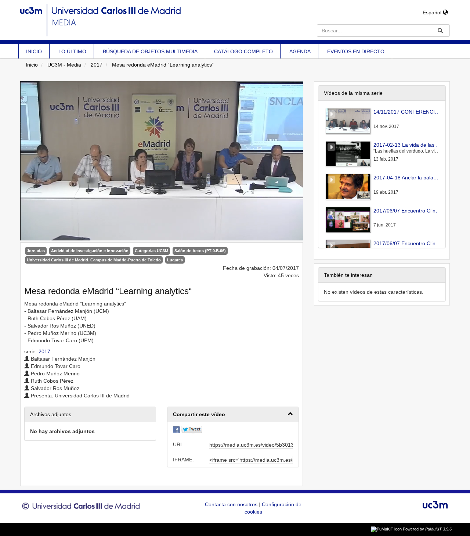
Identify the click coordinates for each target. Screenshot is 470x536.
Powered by (427, 529)
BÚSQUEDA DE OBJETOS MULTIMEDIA (150, 51)
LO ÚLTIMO (72, 51)
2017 (96, 65)
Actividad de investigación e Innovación (90, 251)
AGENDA (300, 51)
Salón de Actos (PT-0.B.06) (200, 251)
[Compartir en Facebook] (176, 429)
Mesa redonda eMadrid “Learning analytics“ (163, 65)
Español (433, 12)
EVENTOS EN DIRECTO (355, 51)
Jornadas (36, 251)
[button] (233, 414)
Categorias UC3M (151, 251)
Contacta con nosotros (232, 504)
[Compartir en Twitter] (191, 429)
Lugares (175, 260)
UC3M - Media (64, 65)
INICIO (34, 51)
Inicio (32, 65)
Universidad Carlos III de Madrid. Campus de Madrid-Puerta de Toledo (94, 260)
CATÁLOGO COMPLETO (243, 51)
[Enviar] (440, 30)
